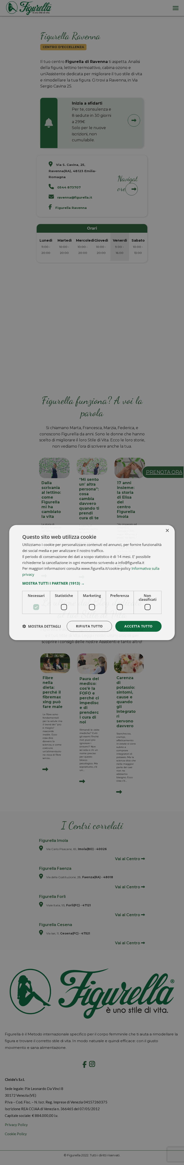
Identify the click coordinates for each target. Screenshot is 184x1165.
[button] (91, 583)
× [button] (167, 530)
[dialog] (92, 582)
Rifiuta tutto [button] (89, 626)
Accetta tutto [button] (138, 626)
